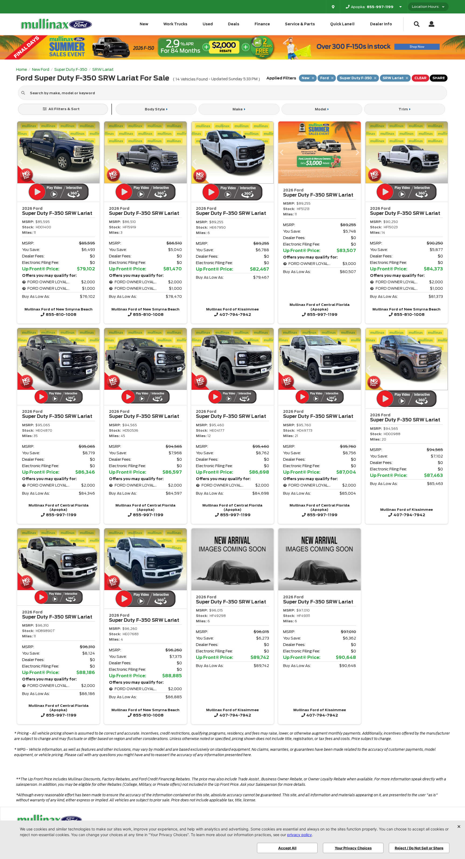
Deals (233, 24)
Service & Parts (300, 24)
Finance (262, 24)
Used (208, 24)
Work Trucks (175, 24)
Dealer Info (381, 24)
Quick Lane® (342, 24)
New (144, 24)
